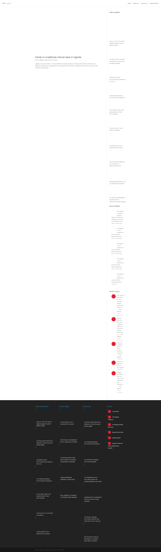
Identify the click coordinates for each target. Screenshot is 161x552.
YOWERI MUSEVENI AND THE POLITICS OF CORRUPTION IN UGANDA (120, 378)
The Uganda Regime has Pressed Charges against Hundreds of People (120, 301)
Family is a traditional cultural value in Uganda (58, 57)
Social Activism (154, 3)
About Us (136, 3)
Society (55, 60)
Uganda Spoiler (116, 438)
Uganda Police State (117, 432)
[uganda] (117, 20)
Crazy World (115, 411)
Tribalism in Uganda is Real (120, 363)
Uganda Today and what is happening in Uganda (115, 446)
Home (129, 3)
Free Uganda (40, 60)
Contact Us (144, 3)
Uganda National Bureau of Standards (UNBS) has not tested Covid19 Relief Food (117, 217)
